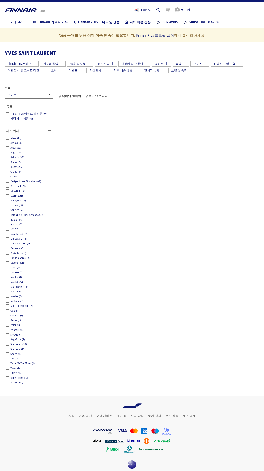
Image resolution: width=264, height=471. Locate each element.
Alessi (15, 138)
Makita (16, 282)
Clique (15, 171)
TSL (14, 358)
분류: (8, 88)
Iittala (16, 219)
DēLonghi (17, 190)
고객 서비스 (104, 416)
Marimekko (19, 286)
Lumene (16, 272)
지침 (71, 416)
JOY (14, 229)
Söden (15, 353)
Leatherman (18, 262)
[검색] (158, 10)
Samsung (17, 349)
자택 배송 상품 (21, 118)
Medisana (17, 301)
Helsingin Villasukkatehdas (26, 215)
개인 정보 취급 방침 (130, 416)
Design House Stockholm (25, 181)
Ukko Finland (19, 377)
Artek (15, 147)
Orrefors (16, 315)
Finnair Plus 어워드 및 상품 (28, 113)
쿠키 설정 (171, 416)
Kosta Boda (18, 253)
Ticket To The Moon (22, 363)
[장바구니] (167, 10)
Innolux (16, 224)
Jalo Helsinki (18, 234)
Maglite (16, 277)
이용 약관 (85, 416)
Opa (14, 310)
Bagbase (16, 152)
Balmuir (17, 157)
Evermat (16, 195)
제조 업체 (189, 416)
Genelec (16, 210)
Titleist (15, 373)
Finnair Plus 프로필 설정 (155, 35)
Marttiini (16, 291)
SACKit (15, 334)
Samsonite (18, 344)
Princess (16, 330)
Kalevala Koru (19, 238)
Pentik (15, 320)
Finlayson (18, 200)
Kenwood (17, 248)
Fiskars (16, 205)
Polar (15, 325)
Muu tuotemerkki (21, 305)
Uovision (16, 382)
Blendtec (16, 167)
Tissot (15, 368)
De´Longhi (18, 186)
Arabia (16, 143)
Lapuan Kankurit (21, 258)
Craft (14, 176)
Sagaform (17, 339)
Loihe (15, 267)
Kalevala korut (20, 243)
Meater (16, 296)
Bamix (15, 162)
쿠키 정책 (154, 416)
